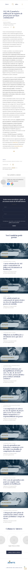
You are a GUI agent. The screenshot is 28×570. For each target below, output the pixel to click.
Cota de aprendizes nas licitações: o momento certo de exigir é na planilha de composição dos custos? (13, 448)
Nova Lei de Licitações (7, 366)
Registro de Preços (7, 22)
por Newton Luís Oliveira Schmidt (9, 420)
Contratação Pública (7, 261)
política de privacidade (14, 222)
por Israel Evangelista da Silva (8, 342)
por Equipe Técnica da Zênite (8, 25)
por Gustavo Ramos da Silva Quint (9, 273)
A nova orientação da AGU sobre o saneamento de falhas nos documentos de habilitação (13, 266)
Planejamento (14, 510)
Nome (5, 207)
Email (5, 213)
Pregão (8, 296)
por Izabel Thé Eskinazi (7, 522)
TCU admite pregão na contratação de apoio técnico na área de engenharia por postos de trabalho (14, 301)
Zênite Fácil (15, 142)
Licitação (13, 261)
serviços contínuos (15, 161)
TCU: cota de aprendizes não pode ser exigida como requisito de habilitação (13, 482)
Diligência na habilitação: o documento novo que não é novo (13, 337)
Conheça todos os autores (14, 552)
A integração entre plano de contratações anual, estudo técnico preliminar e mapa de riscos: (13, 515)
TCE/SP (21, 161)
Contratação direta (7, 365)
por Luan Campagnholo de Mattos (9, 487)
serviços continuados (7, 161)
